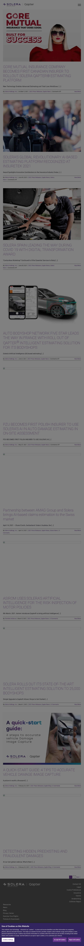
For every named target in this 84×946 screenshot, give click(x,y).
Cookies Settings (8, 939)
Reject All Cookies (74, 939)
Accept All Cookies (59, 939)
